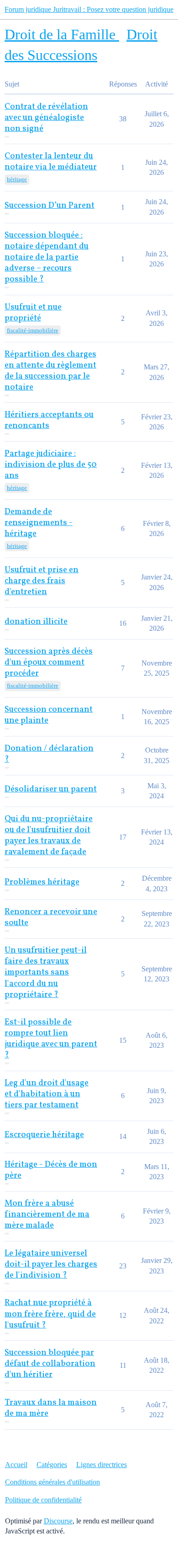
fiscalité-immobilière (32, 330)
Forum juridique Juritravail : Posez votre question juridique (89, 9)
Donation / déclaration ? (49, 754)
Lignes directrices (101, 1464)
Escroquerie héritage (44, 1135)
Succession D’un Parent (49, 205)
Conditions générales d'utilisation (52, 1482)
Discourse (58, 1521)
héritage (17, 179)
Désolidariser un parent (51, 789)
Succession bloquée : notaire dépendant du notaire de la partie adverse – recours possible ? (47, 257)
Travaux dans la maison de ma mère (51, 1408)
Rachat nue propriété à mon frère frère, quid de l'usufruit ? (50, 1314)
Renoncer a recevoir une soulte (51, 917)
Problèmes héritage (42, 882)
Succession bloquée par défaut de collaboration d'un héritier (50, 1364)
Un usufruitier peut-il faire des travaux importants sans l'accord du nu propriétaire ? (46, 972)
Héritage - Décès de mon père (51, 1170)
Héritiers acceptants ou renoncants (49, 420)
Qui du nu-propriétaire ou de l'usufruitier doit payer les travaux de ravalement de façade (49, 835)
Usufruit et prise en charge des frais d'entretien (42, 581)
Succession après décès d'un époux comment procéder (49, 662)
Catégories (52, 1464)
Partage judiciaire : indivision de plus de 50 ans (51, 465)
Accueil (16, 1464)
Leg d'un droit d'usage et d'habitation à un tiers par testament (47, 1094)
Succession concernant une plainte (49, 715)
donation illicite (36, 622)
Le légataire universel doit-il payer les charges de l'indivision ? (51, 1264)
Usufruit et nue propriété (33, 313)
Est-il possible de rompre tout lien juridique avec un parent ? (51, 1039)
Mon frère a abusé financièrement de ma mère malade (47, 1214)
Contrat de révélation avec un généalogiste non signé (46, 118)
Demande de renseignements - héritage (39, 523)
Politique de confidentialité (43, 1500)
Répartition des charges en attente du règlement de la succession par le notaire (50, 371)
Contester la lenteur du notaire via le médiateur (51, 162)
